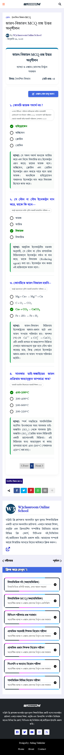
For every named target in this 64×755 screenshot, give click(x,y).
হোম (8, 17)
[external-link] (8, 549)
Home (21, 749)
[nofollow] (52, 490)
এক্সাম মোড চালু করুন (45, 94)
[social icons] (17, 732)
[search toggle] (60, 4)
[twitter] (24, 490)
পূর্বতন (56, 561)
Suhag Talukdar (37, 743)
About (31, 749)
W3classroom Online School (34, 509)
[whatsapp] (38, 490)
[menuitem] (21, 749)
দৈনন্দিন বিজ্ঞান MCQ (21, 17)
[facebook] (17, 490)
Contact (42, 749)
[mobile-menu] (3, 4)
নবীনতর (9, 561)
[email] (45, 490)
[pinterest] (31, 490)
